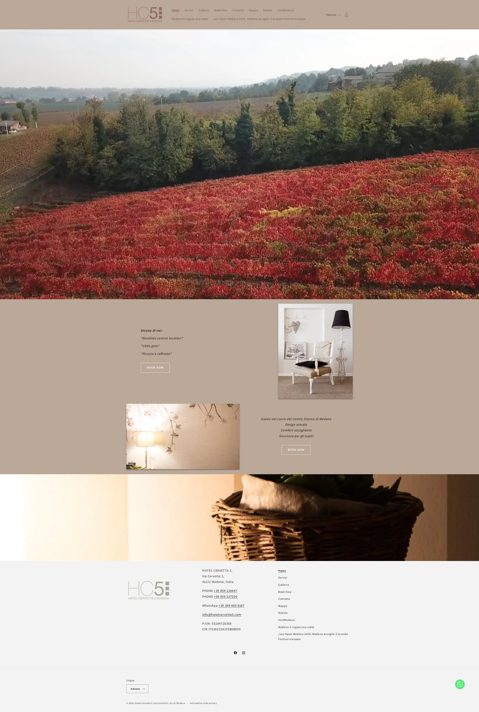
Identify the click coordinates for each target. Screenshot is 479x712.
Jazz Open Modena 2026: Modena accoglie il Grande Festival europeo (313, 636)
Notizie (283, 613)
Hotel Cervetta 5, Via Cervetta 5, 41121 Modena (160, 703)
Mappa (282, 606)
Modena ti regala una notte (296, 627)
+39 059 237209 (226, 596)
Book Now (284, 592)
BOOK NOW (155, 367)
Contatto (284, 599)
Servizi (282, 578)
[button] (460, 685)
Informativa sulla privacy (203, 703)
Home (282, 570)
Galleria (283, 584)
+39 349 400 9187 (232, 605)
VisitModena (286, 620)
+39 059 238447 (225, 591)
